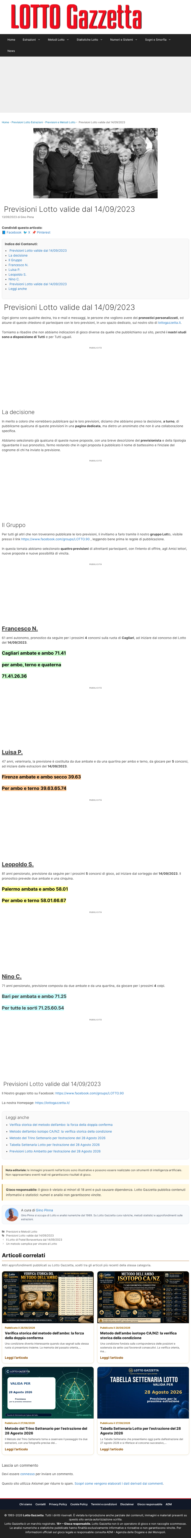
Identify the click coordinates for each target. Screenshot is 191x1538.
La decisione (18, 255)
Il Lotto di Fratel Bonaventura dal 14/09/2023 (34, 1239)
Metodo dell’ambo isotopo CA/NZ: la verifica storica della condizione (61, 1131)
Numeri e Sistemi (121, 39)
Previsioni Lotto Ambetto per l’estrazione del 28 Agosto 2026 (55, 1151)
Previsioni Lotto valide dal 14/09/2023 (38, 250)
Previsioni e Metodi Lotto (60, 122)
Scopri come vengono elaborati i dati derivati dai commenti (119, 1483)
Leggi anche (18, 289)
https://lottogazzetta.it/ (52, 1103)
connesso (27, 1474)
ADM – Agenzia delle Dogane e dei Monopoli (136, 1532)
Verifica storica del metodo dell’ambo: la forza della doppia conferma (61, 1125)
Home (11, 39)
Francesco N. (18, 265)
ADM (169, 1504)
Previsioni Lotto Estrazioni (27, 122)
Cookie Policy (79, 1504)
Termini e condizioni (104, 1504)
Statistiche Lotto (87, 39)
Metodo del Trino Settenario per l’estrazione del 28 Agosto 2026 (58, 1138)
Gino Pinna (44, 1210)
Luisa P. (14, 270)
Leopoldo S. (17, 274)
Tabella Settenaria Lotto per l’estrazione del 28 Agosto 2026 (55, 1145)
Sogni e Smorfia (155, 39)
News (11, 51)
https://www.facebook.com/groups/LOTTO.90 (55, 539)
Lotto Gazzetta (163, 17)
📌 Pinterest (41, 232)
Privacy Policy (58, 1504)
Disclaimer (127, 1504)
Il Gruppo (15, 260)
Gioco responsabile (149, 1504)
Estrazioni (29, 39)
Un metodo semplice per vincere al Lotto (31, 1243)
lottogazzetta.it (169, 323)
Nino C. (14, 279)
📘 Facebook (11, 232)
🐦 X (26, 232)
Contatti (40, 1504)
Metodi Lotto (56, 39)
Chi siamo (25, 1504)
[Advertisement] (95, 84)
